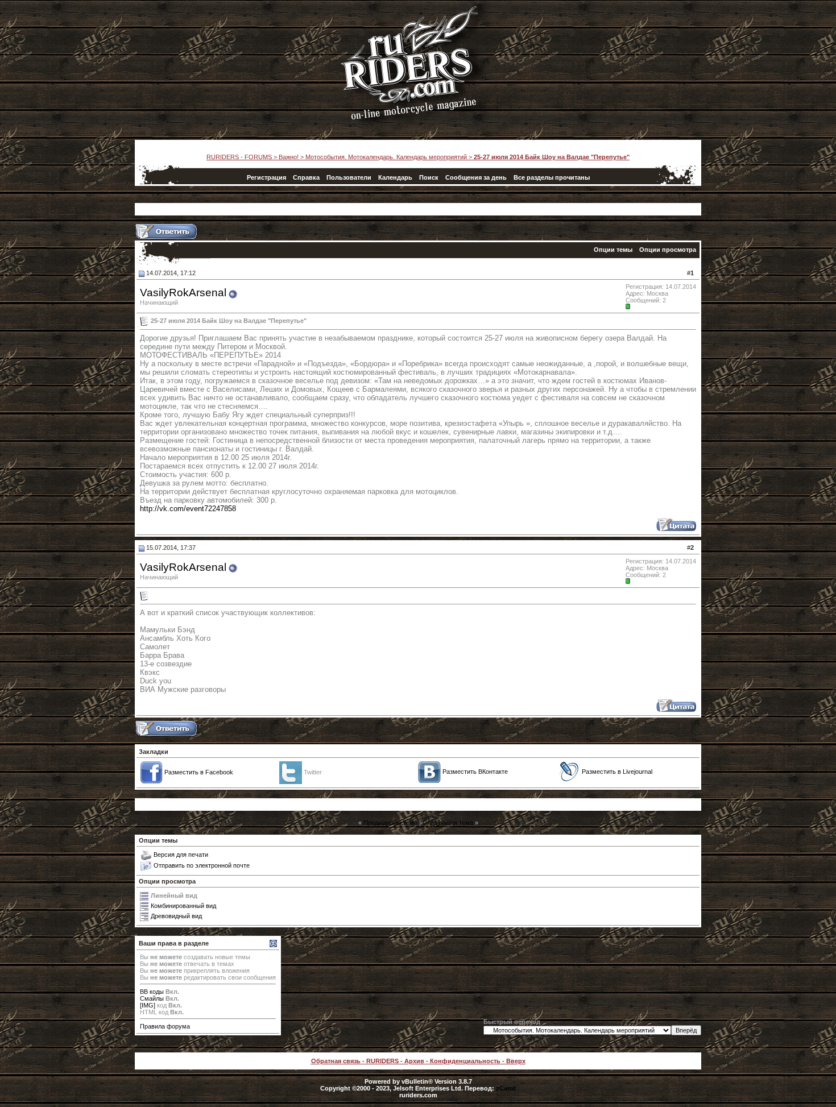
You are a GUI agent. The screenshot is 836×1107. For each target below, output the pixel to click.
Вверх (515, 1061)
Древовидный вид (176, 916)
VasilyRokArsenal (183, 292)
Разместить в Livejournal (617, 771)
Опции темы (613, 249)
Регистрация (266, 177)
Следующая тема (448, 822)
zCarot (506, 1088)
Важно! (289, 157)
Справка (306, 177)
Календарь (395, 177)
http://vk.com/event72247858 (188, 508)
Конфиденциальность (465, 1061)
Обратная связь (336, 1061)
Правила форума (165, 1026)
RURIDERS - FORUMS (239, 157)
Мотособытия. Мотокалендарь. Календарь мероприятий (386, 157)
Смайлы (152, 998)
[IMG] (147, 1005)
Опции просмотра (667, 249)
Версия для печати (181, 854)
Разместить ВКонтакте (475, 771)
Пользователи (348, 177)
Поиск (428, 177)
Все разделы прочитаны (552, 177)
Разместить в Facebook (198, 772)
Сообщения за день (476, 177)
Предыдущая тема (390, 822)
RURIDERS (382, 1061)
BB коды (152, 991)
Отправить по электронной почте (202, 865)
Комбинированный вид (183, 905)
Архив (414, 1061)
